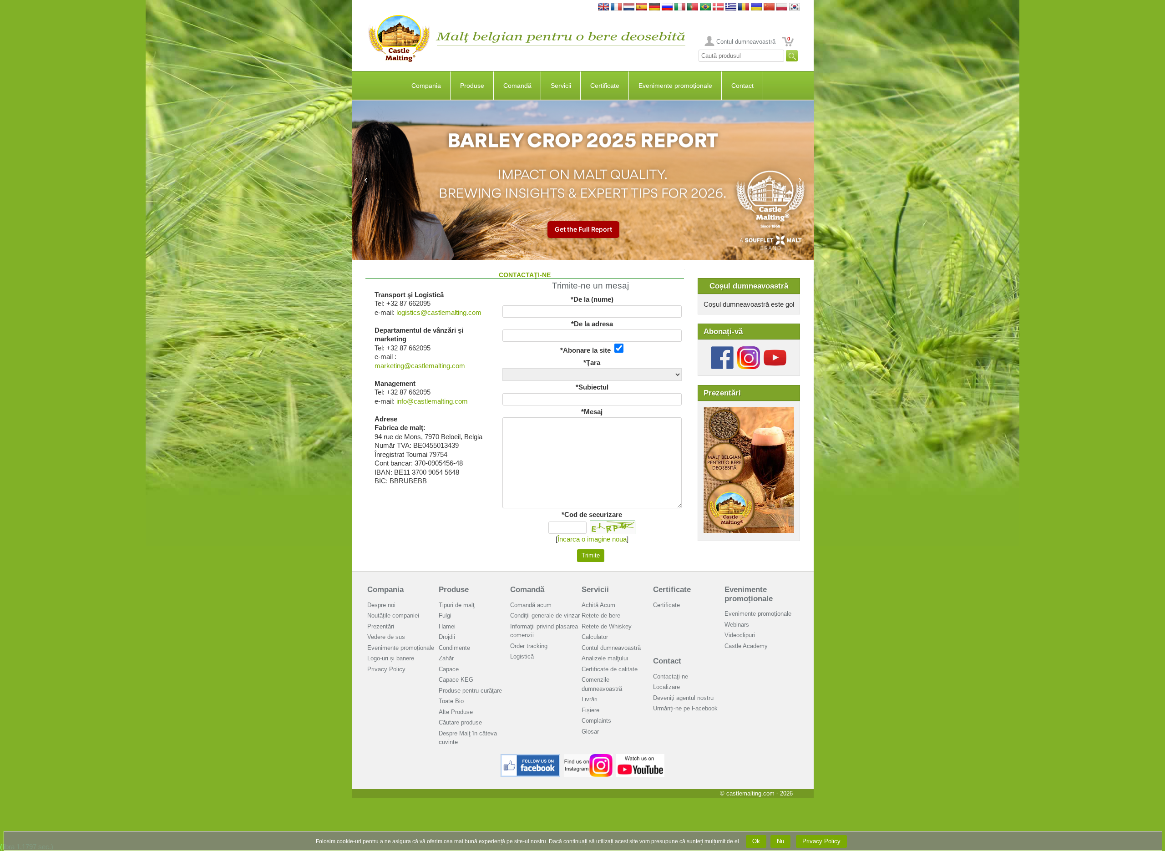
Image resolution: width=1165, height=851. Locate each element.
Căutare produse (460, 722)
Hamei (447, 626)
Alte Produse (456, 712)
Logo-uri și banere (390, 658)
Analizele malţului (605, 658)
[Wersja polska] (781, 7)
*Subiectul (592, 387)
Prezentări (380, 626)
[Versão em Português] (692, 7)
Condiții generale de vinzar (545, 615)
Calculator (595, 636)
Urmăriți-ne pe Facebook (685, 708)
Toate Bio (451, 701)
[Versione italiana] (679, 7)
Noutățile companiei (393, 615)
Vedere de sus (386, 636)
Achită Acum (598, 605)
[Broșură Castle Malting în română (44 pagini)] (749, 411)
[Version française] (616, 7)
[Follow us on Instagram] (748, 350)
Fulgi (445, 615)
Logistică (522, 656)
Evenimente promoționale (675, 85)
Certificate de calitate (610, 669)
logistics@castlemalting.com (438, 312)
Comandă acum (531, 605)
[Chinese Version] (769, 7)
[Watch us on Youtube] (640, 757)
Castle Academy (746, 646)
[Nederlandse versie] (628, 7)
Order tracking (528, 646)
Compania (426, 85)
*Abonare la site (587, 350)
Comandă (517, 85)
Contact (742, 85)
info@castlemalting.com (432, 401)
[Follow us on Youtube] (775, 350)
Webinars (736, 624)
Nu (780, 841)
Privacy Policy (386, 669)
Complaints (596, 720)
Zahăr (446, 658)
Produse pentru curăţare (470, 690)
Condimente (454, 647)
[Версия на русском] (667, 7)
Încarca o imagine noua (592, 539)
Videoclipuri (739, 635)
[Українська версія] (756, 7)
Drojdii (447, 636)
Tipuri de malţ (457, 605)
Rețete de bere (601, 615)
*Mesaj (592, 411)
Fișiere (590, 710)
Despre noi (381, 605)
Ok (756, 841)
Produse (472, 85)
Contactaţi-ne (670, 676)
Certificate (604, 85)
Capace (449, 669)
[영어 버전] (794, 7)
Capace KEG (456, 679)
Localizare (666, 687)
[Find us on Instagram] (588, 757)
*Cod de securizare (592, 514)
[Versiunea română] (743, 7)
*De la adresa (592, 324)
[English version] (603, 7)
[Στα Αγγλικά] (730, 7)
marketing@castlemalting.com (420, 366)
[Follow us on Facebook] (722, 350)
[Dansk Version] (718, 7)
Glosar (590, 731)
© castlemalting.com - (756, 793)
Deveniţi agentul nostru (683, 697)
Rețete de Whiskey (607, 626)
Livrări (590, 699)
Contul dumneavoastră (745, 41)
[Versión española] (641, 7)
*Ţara (591, 362)
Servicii (561, 85)
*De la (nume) (592, 299)
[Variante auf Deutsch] (654, 7)
